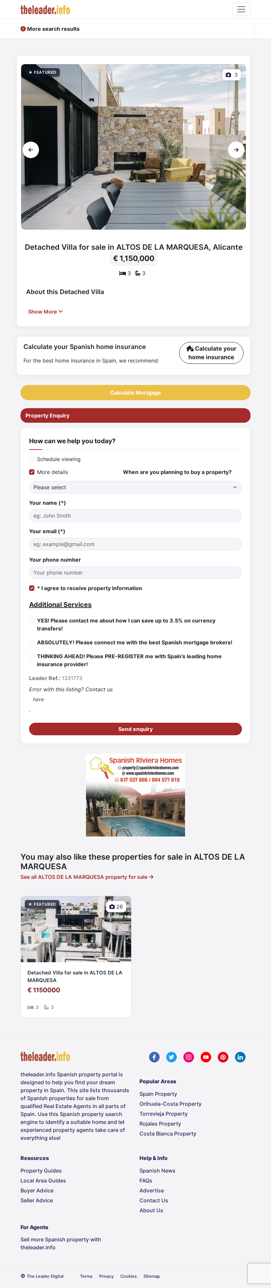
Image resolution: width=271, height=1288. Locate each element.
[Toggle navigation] (241, 9)
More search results (53, 28)
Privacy (106, 1276)
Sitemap (151, 1276)
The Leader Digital (45, 1276)
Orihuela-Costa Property (170, 1103)
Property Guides (41, 1170)
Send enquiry (135, 729)
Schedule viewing (59, 459)
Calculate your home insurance (212, 353)
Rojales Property (160, 1123)
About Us (151, 1210)
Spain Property (158, 1094)
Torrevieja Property (163, 1113)
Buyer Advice (37, 1190)
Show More (43, 311)
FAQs (145, 1180)
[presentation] (30, 150)
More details (52, 472)
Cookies (128, 1276)
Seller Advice (36, 1200)
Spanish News (157, 1170)
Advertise (151, 1190)
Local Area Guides (43, 1180)
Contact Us (153, 1200)
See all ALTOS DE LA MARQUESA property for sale (84, 877)
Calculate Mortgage (135, 392)
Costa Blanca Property (167, 1133)
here (38, 699)
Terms (86, 1276)
